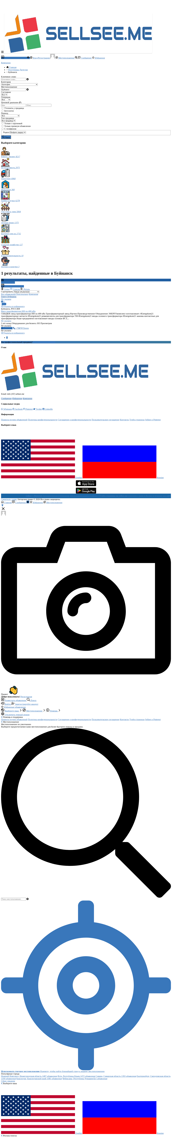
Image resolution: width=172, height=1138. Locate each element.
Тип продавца (7, 118)
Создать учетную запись (44, 342)
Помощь (53, 711)
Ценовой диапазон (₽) (11, 102)
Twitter (38, 409)
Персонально (22, 294)
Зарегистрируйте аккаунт (26, 704)
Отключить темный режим (16, 715)
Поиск (33, 700)
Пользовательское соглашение (105, 420)
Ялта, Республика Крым (76, 1076)
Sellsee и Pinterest (153, 420)
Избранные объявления (14, 707)
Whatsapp (7, 409)
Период (4, 113)
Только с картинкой (13, 123)
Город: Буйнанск (8, 296)
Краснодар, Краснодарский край (39, 1078)
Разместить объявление (15, 58)
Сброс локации (8, 1081)
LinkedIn (48, 409)
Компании (6, 63)
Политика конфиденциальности (42, 420)
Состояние (6, 92)
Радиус (6, 132)
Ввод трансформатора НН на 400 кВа (18, 311)
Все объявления (8, 294)
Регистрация (26, 697)
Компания (33, 294)
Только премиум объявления (17, 126)
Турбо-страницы (137, 420)
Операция (5, 97)
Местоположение (66, 58)
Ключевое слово (8, 77)
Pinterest (29, 409)
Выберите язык (11, 711)
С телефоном (10, 129)
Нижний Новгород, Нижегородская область (29, 1076)
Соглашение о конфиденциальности (74, 420)
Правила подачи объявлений (14, 420)
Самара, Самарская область (116, 1076)
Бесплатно (9, 111)
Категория (6, 82)
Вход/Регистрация (41, 58)
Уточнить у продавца (14, 108)
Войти (7, 704)
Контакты (124, 420)
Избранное (99, 58)
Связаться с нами (9, 499)
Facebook (18, 409)
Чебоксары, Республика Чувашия (84, 1078)
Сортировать (7, 292)
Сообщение (86, 58)
